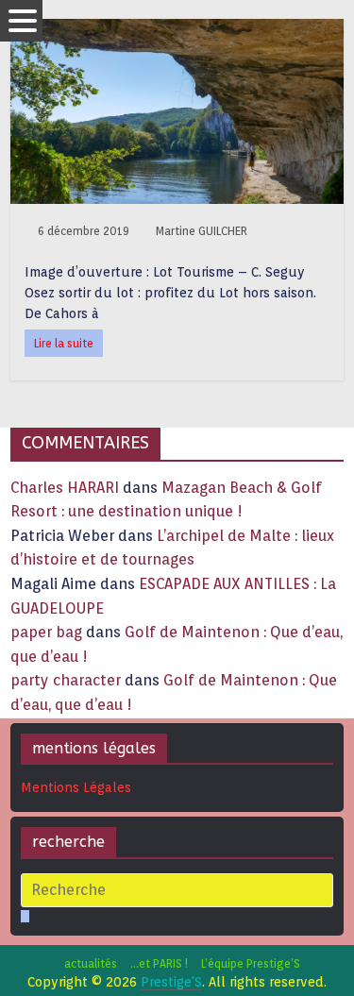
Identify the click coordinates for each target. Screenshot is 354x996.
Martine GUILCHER (201, 231)
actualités (90, 963)
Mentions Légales (76, 787)
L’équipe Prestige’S (250, 963)
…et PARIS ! (159, 963)
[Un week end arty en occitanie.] (177, 31)
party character (65, 680)
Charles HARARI (64, 488)
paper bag (46, 632)
